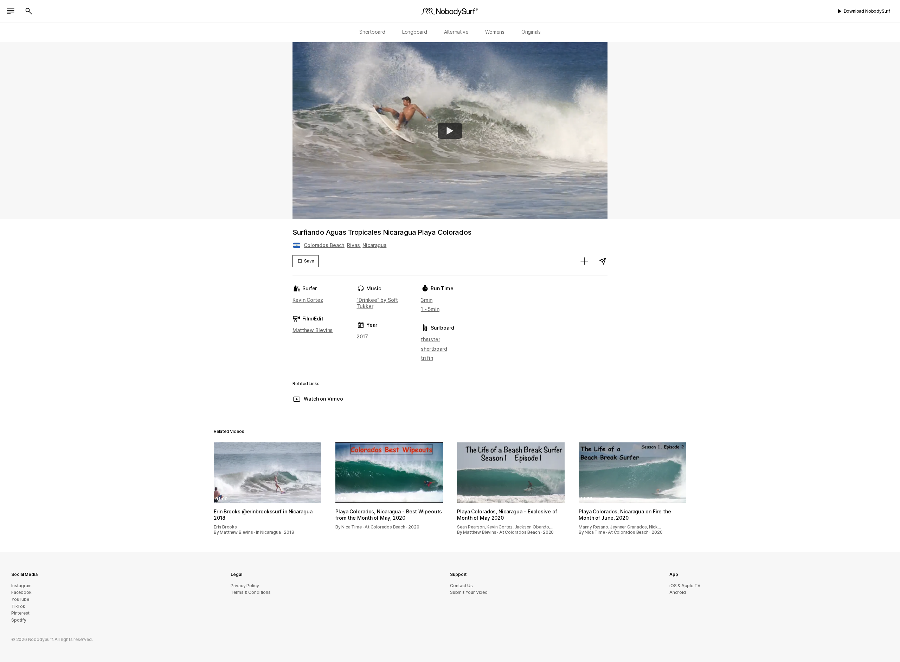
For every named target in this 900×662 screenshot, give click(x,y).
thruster (430, 339)
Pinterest (20, 613)
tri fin (427, 358)
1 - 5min (430, 309)
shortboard (434, 349)
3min (427, 300)
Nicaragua (374, 245)
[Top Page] (450, 11)
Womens (494, 32)
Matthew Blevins (312, 330)
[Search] (29, 11)
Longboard (414, 32)
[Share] (603, 261)
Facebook (21, 592)
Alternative (456, 32)
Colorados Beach (324, 245)
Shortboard (372, 32)
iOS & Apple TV (684, 585)
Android (677, 592)
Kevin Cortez (307, 300)
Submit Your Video (469, 592)
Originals (531, 32)
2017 (362, 336)
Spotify (18, 620)
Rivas (353, 245)
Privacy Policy (245, 585)
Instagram (21, 585)
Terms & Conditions (251, 592)
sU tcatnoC (461, 585)
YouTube (20, 599)
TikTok (18, 606)
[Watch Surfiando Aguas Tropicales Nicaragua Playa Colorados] (450, 131)
